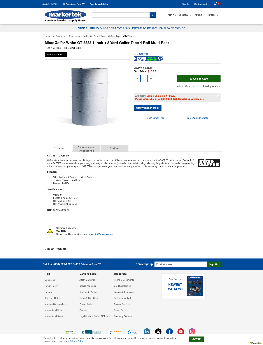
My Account (200, 3)
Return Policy (51, 285)
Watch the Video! (56, 54)
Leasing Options (212, 86)
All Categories (60, 36)
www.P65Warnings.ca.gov (101, 233)
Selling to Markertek (123, 297)
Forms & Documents (124, 279)
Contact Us (50, 279)
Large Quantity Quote (197, 117)
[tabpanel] (133, 184)
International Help (53, 310)
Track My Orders (53, 297)
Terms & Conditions (88, 297)
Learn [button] (212, 15)
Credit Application (122, 285)
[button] (70, 332)
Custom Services (122, 304)
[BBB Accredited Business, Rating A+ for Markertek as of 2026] (91, 332)
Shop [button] (171, 15)
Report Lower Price (155, 117)
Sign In (185, 3)
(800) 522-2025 (50, 4)
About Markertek (87, 279)
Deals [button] (198, 15)
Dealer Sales (120, 310)
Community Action (88, 291)
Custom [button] (184, 15)
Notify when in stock (147, 107)
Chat (152, 98)
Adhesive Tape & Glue (95, 36)
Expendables (75, 36)
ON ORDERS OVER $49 (104, 28)
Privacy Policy (86, 304)
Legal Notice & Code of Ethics (93, 316)
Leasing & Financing (124, 291)
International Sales (54, 316)
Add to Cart (200, 79)
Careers (83, 310)
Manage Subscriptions (55, 304)
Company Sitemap (123, 316)
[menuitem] (172, 15)
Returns (48, 291)
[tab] (58, 148)
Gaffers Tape (114, 36)
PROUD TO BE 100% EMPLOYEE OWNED (158, 28)
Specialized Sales (99, 4)
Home (48, 36)
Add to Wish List (186, 86)
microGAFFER (141, 54)
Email (145, 98)
